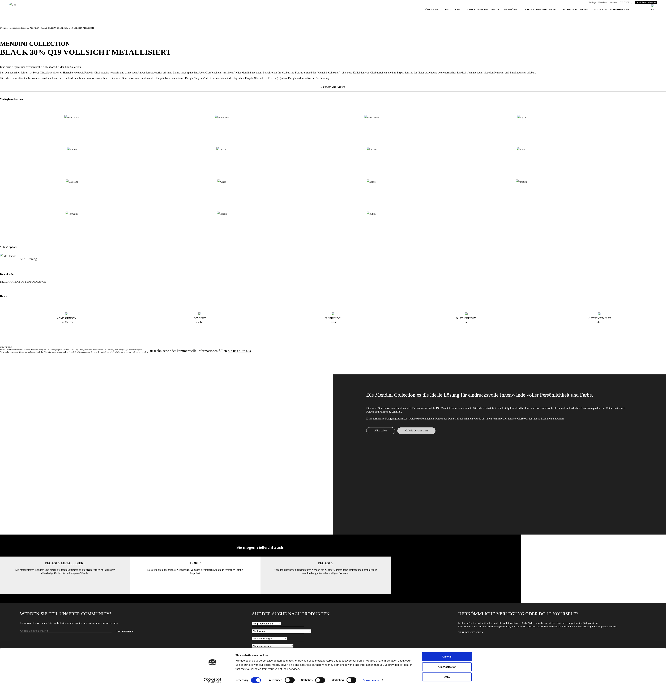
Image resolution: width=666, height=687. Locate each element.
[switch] (290, 680)
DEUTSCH (625, 2)
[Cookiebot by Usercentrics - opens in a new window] (212, 680)
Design (3, 28)
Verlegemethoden (470, 632)
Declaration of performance (23, 281)
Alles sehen (380, 430)
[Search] (654, 8)
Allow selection (447, 666)
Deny (447, 676)
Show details (371, 680)
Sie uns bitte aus (239, 351)
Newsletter (602, 2)
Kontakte (613, 2)
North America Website (647, 2)
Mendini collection (19, 28)
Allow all (447, 656)
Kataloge (592, 2)
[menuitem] (432, 9)
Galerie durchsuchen (416, 430)
